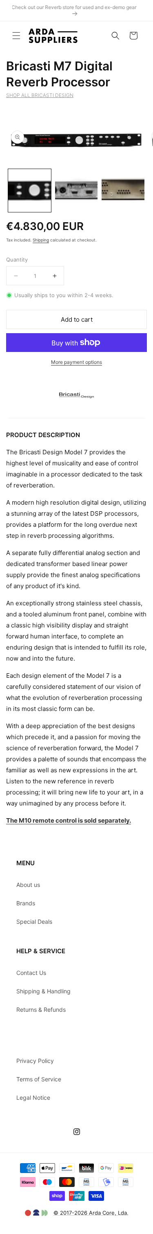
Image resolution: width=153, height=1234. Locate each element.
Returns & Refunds (41, 1009)
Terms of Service (38, 1079)
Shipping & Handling (43, 991)
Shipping (41, 239)
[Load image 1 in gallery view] (29, 190)
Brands (25, 903)
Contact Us (31, 972)
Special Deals (34, 921)
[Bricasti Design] (76, 412)
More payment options (76, 362)
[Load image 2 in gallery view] (76, 190)
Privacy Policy (35, 1060)
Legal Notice (33, 1097)
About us (28, 884)
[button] (16, 36)
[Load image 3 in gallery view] (123, 190)
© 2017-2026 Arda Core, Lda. (91, 1212)
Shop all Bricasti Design (39, 95)
